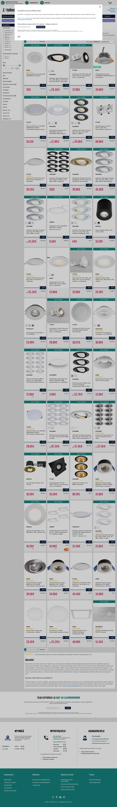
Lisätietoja (81, 31)
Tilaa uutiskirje (41, 27)
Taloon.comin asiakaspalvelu (25, 18)
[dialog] (58, 403)
